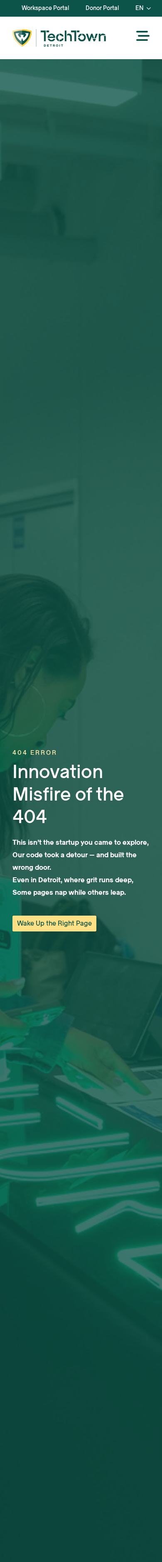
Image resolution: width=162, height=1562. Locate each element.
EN (139, 8)
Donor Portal (102, 8)
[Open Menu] (143, 36)
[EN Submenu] (151, 8)
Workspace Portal (45, 8)
